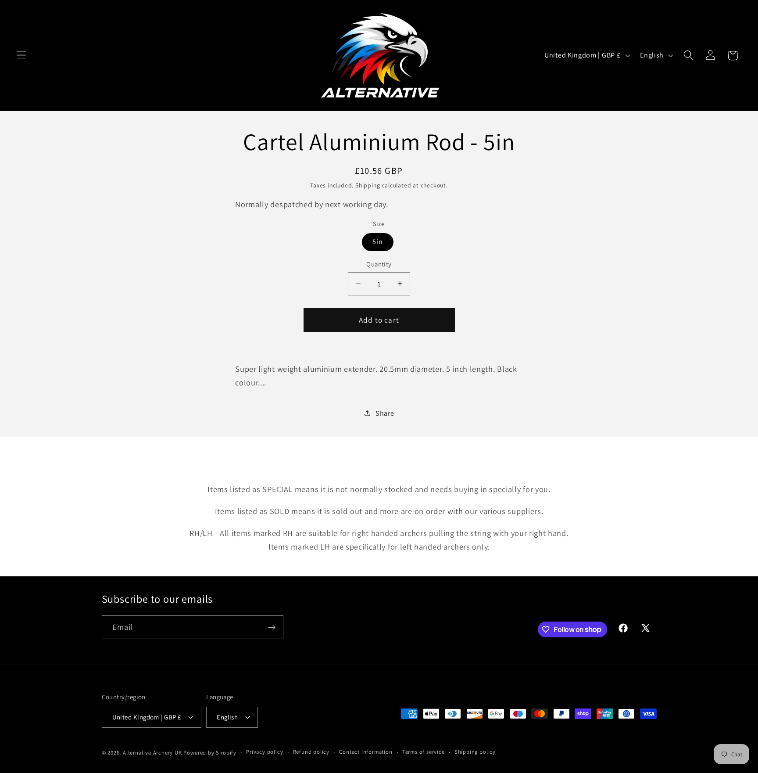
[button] (21, 55)
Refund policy (311, 751)
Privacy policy (264, 751)
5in (377, 241)
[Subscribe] (272, 627)
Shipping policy (475, 751)
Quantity (379, 264)
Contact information (365, 751)
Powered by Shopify (209, 752)
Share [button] (384, 412)
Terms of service (423, 751)
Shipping (367, 185)
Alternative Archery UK (152, 752)
